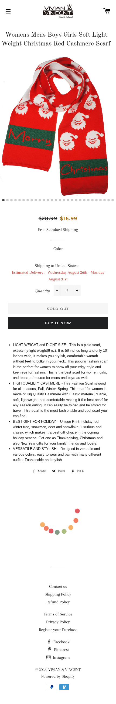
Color (58, 248)
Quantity (42, 290)
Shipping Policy (58, 594)
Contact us (58, 586)
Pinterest (61, 649)
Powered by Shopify (58, 676)
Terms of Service (58, 614)
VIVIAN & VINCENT (64, 669)
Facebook (60, 641)
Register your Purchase (58, 629)
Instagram (61, 657)
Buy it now (58, 323)
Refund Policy (58, 602)
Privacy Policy (58, 621)
